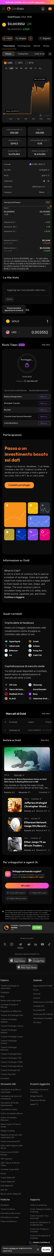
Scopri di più (27, 376)
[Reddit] (28, 946)
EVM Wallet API (7, 1186)
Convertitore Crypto (9, 1109)
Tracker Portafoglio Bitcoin (12, 1066)
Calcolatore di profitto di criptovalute (11, 1090)
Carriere (36, 998)
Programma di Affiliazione (11, 1011)
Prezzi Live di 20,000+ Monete (10, 1153)
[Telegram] (44, 181)
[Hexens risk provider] (27, 381)
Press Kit (36, 994)
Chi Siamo (37, 1022)
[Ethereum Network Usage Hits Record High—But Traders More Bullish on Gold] (15, 825)
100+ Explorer (6, 1159)
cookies (12, 1248)
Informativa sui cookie (10, 1217)
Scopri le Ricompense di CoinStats (40, 1236)
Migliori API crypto (39, 893)
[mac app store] (27, 967)
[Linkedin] (35, 946)
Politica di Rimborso (9, 1221)
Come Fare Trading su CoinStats (39, 1230)
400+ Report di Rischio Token (10, 1164)
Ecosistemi (5, 1078)
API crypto (25, 885)
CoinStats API (38, 1006)
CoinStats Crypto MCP (10, 1169)
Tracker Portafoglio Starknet (9, 1020)
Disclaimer (5, 1205)
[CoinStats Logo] (15, 8)
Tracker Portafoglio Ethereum (9, 1048)
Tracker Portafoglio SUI (10, 1070)
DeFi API (4, 1190)
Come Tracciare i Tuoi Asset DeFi (39, 1217)
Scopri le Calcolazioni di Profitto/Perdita (40, 1223)
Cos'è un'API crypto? (17, 893)
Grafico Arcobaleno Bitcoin (12, 1113)
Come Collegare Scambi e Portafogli (41, 1210)
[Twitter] (48, 181)
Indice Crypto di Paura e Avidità (11, 1125)
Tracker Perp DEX (8, 1074)
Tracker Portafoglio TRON (11, 1062)
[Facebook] (49, 946)
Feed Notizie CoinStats (42, 1018)
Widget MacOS (36, 1096)
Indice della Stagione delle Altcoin (12, 1146)
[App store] (17, 960)
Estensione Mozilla (37, 1100)
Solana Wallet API (8, 1182)
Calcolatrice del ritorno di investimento (11, 1097)
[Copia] (44, 164)
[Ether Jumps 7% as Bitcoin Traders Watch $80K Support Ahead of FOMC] (15, 844)
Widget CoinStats (8, 1131)
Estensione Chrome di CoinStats (39, 1090)
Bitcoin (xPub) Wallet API (11, 1194)
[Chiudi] (51, 2)
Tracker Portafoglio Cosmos (9, 1042)
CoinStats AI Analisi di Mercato (9, 1005)
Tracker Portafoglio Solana (12, 1037)
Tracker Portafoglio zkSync (12, 1026)
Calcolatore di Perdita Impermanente (10, 1104)
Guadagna (5, 992)
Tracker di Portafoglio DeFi (12, 1015)
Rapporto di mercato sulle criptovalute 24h (11, 1136)
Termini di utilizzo (8, 1209)
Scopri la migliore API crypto (32, 877)
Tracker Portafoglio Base (11, 1054)
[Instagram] (11, 946)
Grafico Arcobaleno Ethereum (9, 1118)
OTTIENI (37, 928)
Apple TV (34, 1104)
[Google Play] (36, 960)
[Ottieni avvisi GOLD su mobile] (30, 38)
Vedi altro (46, 345)
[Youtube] (42, 946)
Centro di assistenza (38, 1205)
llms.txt (3, 1173)
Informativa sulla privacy (10, 1213)
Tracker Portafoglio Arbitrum (9, 1031)
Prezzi (35, 990)
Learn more (39, 2)
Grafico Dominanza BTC (10, 1141)
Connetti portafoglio (19, 485)
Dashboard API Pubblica (43, 1014)
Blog (2, 996)
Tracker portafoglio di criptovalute (10, 987)
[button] (44, 164)
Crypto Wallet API (8, 1177)
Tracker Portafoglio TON (11, 1058)
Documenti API (39, 1010)
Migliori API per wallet (18, 898)
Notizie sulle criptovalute (11, 1000)
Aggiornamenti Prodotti (42, 986)
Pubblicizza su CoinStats (43, 1002)
